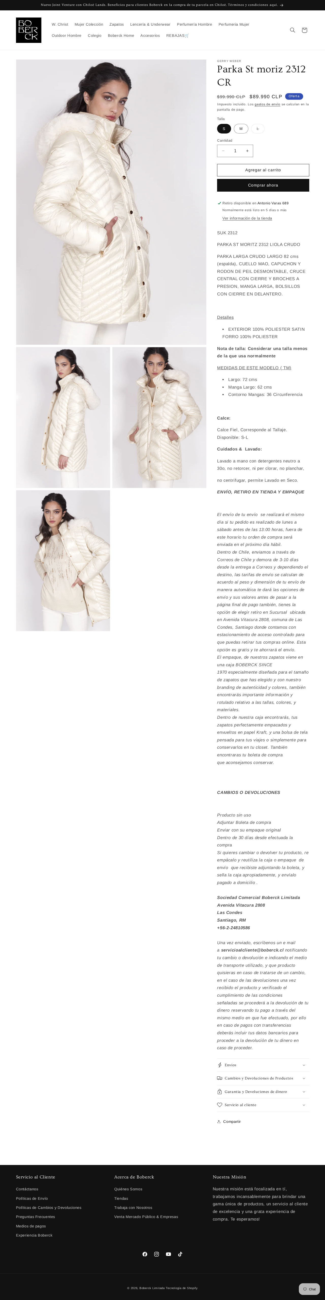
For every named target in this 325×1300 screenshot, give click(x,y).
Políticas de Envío (32, 1198)
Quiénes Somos (128, 1189)
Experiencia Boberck (34, 1235)
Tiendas (121, 1198)
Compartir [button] (232, 1121)
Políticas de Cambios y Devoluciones (49, 1208)
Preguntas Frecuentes (35, 1217)
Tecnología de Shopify (182, 1288)
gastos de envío (267, 104)
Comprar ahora (263, 185)
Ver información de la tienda (247, 218)
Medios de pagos (31, 1226)
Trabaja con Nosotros (133, 1208)
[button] (292, 30)
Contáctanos (27, 1189)
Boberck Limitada (152, 1288)
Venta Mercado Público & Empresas (146, 1217)
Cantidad (224, 140)
